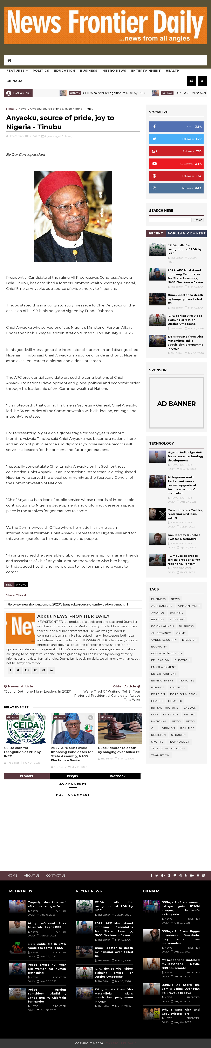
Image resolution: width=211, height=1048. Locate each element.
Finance (158, 687)
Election (182, 660)
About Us (32, 875)
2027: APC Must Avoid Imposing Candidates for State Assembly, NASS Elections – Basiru (72, 754)
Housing (175, 700)
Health (173, 70)
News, (68, 136)
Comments (196, 234)
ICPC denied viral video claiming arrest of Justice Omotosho (185, 319)
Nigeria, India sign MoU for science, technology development (186, 456)
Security (178, 734)
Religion (158, 734)
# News (21, 584)
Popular (176, 233)
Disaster (189, 639)
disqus (72, 776)
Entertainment (146, 70)
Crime (181, 633)
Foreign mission (184, 694)
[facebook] (151, 875)
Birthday (177, 619)
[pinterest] (169, 875)
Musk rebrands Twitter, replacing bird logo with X (185, 514)
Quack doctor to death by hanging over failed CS (119, 750)
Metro (189, 714)
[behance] (192, 875)
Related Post (16, 707)
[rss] (186, 875)
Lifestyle (171, 714)
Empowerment (163, 666)
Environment (162, 680)
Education (64, 70)
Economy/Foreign (166, 653)
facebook (117, 776)
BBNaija (158, 619)
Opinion (168, 728)
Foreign (158, 694)
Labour (190, 707)
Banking (177, 612)
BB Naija (15, 81)
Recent (156, 233)
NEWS (190, 721)
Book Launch (162, 626)
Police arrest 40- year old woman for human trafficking (47, 968)
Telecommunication (168, 748)
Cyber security (164, 639)
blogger (27, 776)
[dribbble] (180, 875)
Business (88, 70)
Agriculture (162, 605)
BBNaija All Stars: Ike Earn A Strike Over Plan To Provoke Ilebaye (181, 988)
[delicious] (203, 875)
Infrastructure (164, 707)
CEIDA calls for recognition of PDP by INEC (93, 93)
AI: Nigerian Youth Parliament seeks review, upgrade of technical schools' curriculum (182, 485)
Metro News (114, 70)
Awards (158, 612)
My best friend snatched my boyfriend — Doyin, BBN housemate (181, 964)
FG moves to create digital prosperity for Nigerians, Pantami (184, 559)
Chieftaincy (161, 633)
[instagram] (198, 875)
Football (178, 687)
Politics (41, 70)
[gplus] (163, 875)
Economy (159, 646)
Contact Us (56, 875)
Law (154, 714)
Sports (157, 741)
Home (10, 108)
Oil (154, 728)
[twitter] (156, 875)
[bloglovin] (174, 875)
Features (16, 70)
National (159, 721)
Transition (160, 755)
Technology (179, 741)
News (55, 93)
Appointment (189, 605)
